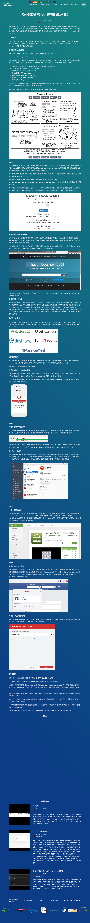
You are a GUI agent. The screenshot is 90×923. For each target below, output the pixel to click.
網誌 (71, 4)
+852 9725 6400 (54, 900)
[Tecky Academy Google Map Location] (79, 900)
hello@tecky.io (29, 900)
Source (11, 162)
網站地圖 (16, 899)
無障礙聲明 (11, 901)
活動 (60, 4)
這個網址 (48, 190)
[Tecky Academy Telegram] (74, 900)
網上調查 (16, 26)
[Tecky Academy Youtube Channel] (77, 900)
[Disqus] (45, 738)
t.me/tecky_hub (41, 900)
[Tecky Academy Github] (72, 900)
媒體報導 (66, 4)
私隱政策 (11, 899)
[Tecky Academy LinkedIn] (69, 900)
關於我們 (77, 4)
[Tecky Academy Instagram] (67, 900)
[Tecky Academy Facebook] (64, 900)
